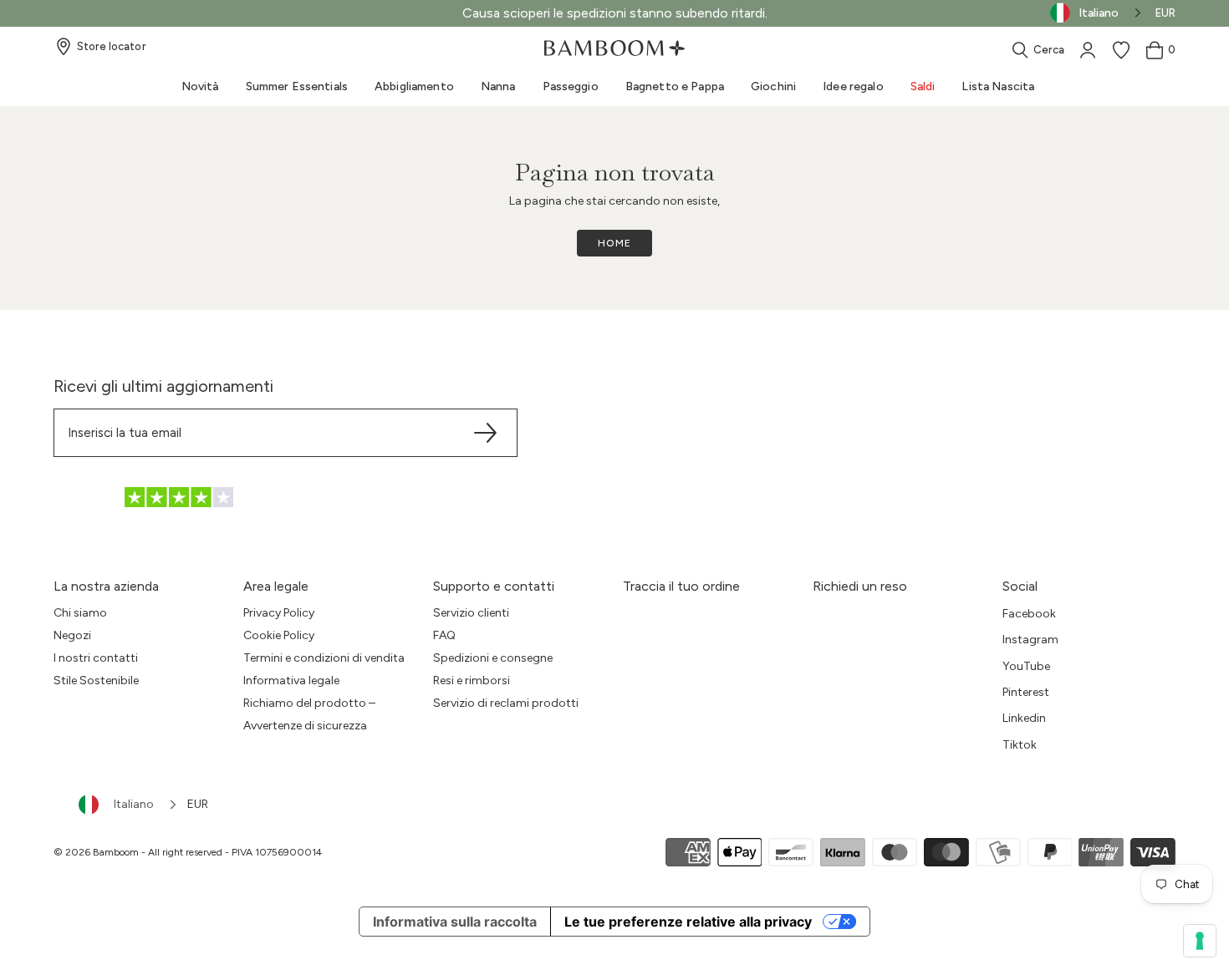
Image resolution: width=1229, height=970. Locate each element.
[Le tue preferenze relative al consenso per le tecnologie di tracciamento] (1200, 941)
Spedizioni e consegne (493, 658)
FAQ (444, 635)
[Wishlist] (1121, 50)
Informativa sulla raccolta (455, 921)
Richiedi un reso (860, 586)
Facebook (1029, 614)
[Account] (1088, 50)
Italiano (134, 804)
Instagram (1030, 639)
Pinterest (1025, 692)
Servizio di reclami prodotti (506, 703)
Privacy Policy (278, 613)
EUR (1165, 13)
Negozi (72, 635)
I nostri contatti (96, 658)
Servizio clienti (471, 613)
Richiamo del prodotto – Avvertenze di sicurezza (309, 714)
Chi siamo (80, 613)
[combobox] (128, 804)
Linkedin (1024, 718)
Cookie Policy (278, 635)
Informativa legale (291, 680)
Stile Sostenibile (96, 680)
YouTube (1026, 666)
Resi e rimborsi (471, 680)
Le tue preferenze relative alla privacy (688, 921)
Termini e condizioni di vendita (324, 658)
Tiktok (1019, 745)
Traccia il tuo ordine (681, 586)
